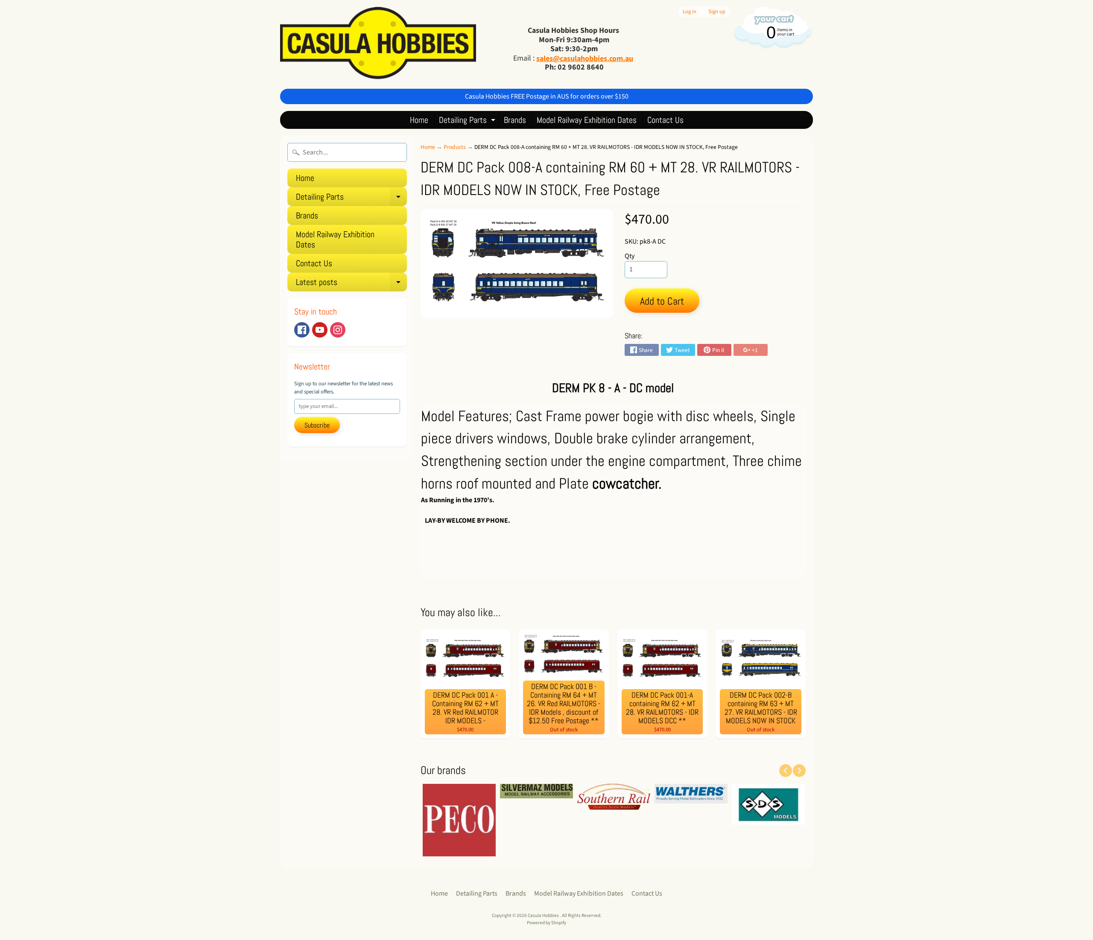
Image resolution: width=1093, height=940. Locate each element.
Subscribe (317, 425)
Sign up (716, 12)
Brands (515, 119)
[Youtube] (319, 330)
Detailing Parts (468, 121)
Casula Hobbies (544, 915)
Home (419, 119)
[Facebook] (302, 330)
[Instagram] (337, 330)
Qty (629, 256)
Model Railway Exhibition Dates (587, 119)
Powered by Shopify (546, 923)
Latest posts (351, 283)
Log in (689, 12)
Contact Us (665, 119)
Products (455, 147)
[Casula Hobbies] (378, 44)
